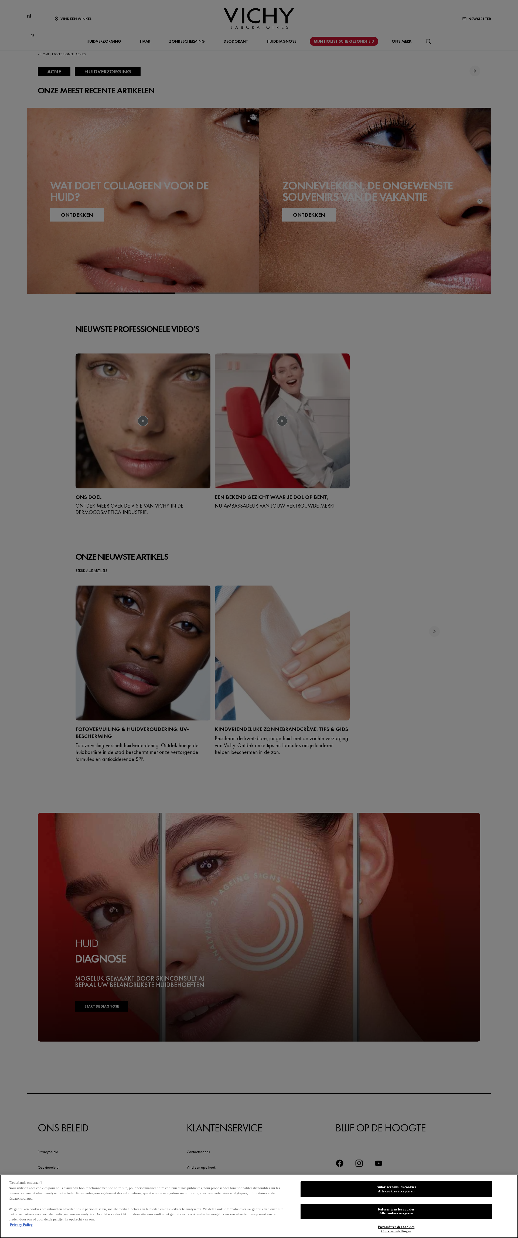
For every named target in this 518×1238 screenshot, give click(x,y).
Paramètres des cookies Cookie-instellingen (396, 1229)
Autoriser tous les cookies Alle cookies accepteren (396, 1189)
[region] (259, 1206)
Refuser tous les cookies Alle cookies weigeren (396, 1211)
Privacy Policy (21, 1225)
